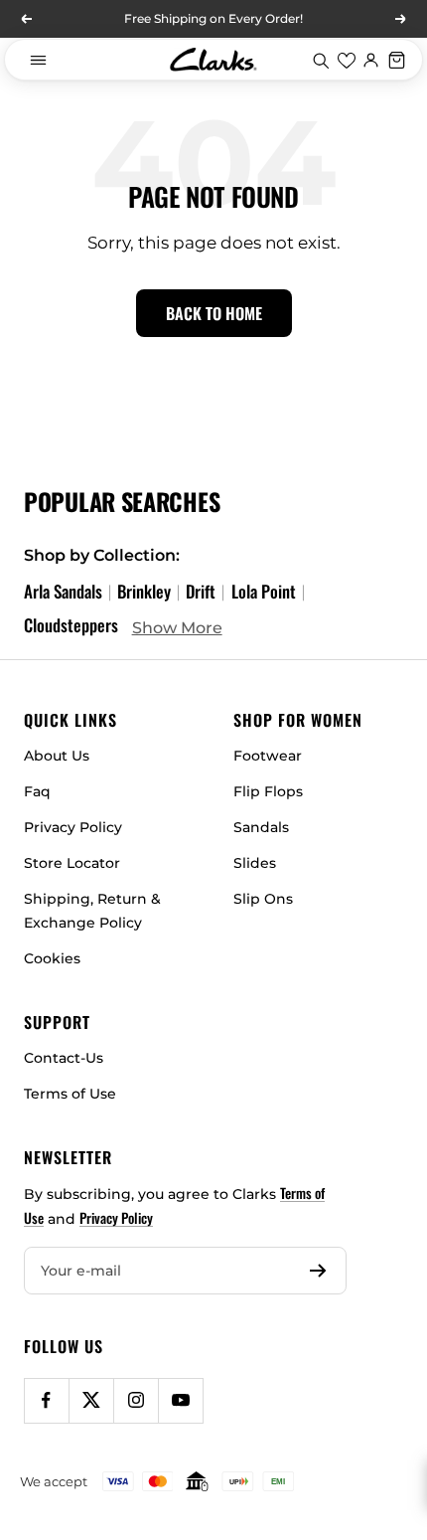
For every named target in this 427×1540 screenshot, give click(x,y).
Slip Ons (263, 899)
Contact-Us (63, 1058)
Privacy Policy (73, 827)
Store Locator (72, 863)
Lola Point (263, 591)
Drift (200, 591)
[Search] (321, 60)
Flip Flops (268, 791)
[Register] (318, 1271)
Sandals (261, 827)
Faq (37, 791)
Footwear (267, 756)
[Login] (371, 60)
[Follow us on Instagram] (135, 1400)
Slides (254, 863)
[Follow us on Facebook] (46, 1400)
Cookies (52, 958)
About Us (56, 756)
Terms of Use (70, 1094)
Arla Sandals (63, 591)
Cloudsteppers (71, 624)
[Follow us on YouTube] (180, 1400)
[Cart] (397, 60)
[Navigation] (38, 60)
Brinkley (144, 591)
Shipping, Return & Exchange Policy (92, 911)
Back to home (214, 313)
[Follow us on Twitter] (91, 1400)
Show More (177, 627)
